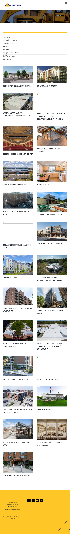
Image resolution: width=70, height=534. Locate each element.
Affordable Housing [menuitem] (10, 40)
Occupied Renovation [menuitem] (10, 53)
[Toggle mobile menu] (66, 3)
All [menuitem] (4, 34)
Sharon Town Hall (45, 410)
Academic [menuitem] (6, 37)
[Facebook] (29, 500)
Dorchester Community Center (17, 86)
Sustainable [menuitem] (7, 59)
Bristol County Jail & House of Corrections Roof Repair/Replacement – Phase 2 (51, 116)
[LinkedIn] (41, 500)
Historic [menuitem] (5, 46)
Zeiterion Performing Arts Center (18, 154)
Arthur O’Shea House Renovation (17, 379)
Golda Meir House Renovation (16, 476)
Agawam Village (44, 185)
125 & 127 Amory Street (47, 86)
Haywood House (10, 278)
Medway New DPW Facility (48, 379)
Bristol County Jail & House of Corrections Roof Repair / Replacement (51, 346)
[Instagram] (37, 500)
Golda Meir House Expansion (49, 244)
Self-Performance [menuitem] (9, 56)
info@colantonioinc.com (13, 509)
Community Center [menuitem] (9, 43)
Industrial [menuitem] (6, 50)
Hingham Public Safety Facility (16, 184)
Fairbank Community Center (49, 215)
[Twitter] (33, 500)
